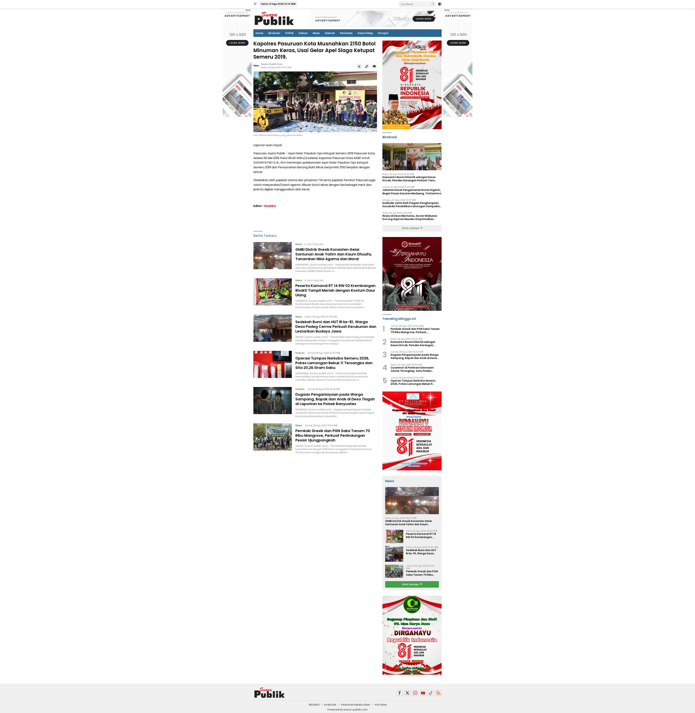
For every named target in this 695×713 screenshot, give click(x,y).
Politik (289, 33)
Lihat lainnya (410, 584)
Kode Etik (330, 704)
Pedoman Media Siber (355, 704)
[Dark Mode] (440, 4)
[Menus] (255, 4)
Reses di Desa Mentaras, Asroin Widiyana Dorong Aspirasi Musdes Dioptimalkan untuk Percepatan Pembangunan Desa (409, 217)
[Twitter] (407, 693)
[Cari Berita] (433, 4)
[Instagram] (415, 693)
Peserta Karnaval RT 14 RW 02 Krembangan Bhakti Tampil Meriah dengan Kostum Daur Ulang (335, 290)
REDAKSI (314, 704)
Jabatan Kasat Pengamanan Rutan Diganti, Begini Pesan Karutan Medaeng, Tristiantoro (411, 191)
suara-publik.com (271, 64)
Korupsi (383, 33)
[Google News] (431, 693)
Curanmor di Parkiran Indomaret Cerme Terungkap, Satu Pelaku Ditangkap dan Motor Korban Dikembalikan (412, 369)
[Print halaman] (374, 66)
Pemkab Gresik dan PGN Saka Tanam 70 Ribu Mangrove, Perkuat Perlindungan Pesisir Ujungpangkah (332, 435)
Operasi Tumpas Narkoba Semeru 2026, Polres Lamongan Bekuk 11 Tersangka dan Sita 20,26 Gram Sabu (333, 363)
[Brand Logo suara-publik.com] (274, 18)
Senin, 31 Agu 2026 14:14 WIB (278, 4)
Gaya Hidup (365, 33)
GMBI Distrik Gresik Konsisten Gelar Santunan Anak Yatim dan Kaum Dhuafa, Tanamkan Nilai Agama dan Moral (333, 254)
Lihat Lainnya (411, 228)
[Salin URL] (366, 66)
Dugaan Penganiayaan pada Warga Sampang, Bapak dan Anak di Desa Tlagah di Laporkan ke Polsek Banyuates (335, 399)
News (316, 33)
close (248, 10)
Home (259, 33)
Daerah (330, 33)
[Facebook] (400, 693)
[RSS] (438, 693)
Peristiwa (346, 33)
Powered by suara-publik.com (347, 709)
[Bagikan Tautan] (359, 66)
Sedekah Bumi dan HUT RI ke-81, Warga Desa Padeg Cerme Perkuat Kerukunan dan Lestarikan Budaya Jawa (335, 326)
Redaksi (270, 206)
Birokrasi (274, 33)
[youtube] (423, 693)
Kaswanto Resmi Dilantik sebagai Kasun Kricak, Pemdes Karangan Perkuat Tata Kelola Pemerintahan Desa (409, 178)
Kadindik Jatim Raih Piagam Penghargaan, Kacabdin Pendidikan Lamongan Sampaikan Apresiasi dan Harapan (411, 204)
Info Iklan (381, 704)
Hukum (303, 33)
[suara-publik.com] (269, 693)
